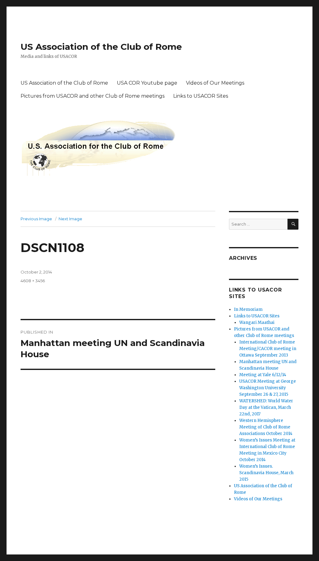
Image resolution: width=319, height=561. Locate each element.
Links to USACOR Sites (200, 96)
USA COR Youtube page (147, 83)
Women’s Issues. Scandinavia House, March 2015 (266, 473)
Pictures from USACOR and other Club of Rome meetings (92, 96)
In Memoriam (248, 309)
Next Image (70, 218)
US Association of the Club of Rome (101, 46)
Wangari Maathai (256, 322)
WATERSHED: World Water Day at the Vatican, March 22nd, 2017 (266, 407)
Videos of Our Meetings (215, 83)
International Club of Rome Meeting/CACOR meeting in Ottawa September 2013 (267, 348)
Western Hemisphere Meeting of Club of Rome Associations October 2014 (266, 427)
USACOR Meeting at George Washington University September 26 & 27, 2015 (267, 388)
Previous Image (36, 218)
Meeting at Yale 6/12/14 (262, 374)
